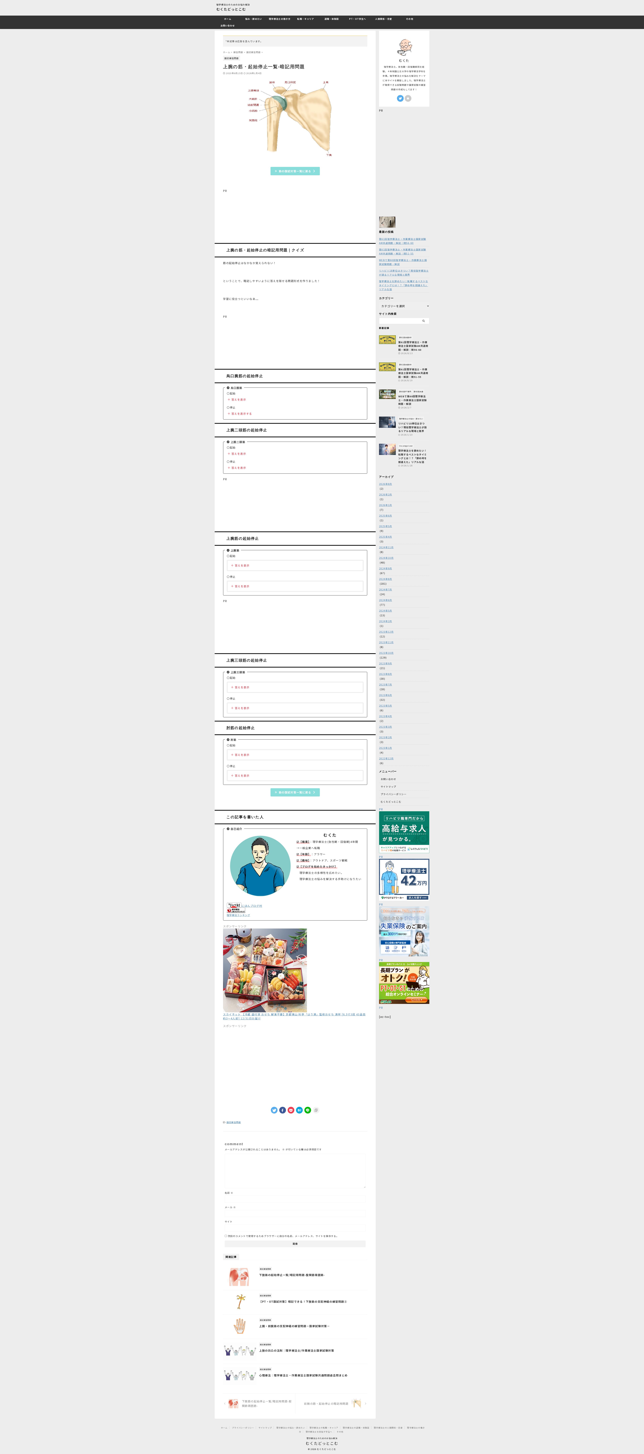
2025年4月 (385, 536)
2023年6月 (385, 695)
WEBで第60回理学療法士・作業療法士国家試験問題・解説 (403, 262)
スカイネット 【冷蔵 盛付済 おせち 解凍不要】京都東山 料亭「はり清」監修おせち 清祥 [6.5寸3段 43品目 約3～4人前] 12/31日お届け (294, 1016)
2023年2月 (385, 737)
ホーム (227, 18)
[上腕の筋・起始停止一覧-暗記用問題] (299, 1110)
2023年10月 (386, 653)
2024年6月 (385, 600)
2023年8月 (385, 674)
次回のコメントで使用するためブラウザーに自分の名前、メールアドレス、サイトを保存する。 (283, 1236)
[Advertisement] (295, 216)
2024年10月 (386, 558)
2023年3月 (385, 726)
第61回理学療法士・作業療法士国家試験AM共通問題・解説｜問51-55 (402, 251)
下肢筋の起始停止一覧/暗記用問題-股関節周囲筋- (292, 1275)
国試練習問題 (234, 1122)
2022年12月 (386, 758)
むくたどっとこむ (231, 9)
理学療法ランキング (238, 915)
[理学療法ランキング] (236, 911)
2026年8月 (385, 484)
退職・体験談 (332, 18)
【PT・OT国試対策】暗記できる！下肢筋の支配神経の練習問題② (303, 1302)
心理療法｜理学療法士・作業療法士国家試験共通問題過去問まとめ (303, 1375)
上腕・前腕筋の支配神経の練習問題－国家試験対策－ (294, 1326)
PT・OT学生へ (357, 18)
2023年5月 (385, 705)
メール (230, 1207)
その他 (409, 18)
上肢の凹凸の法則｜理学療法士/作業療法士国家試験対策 (296, 1350)
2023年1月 (385, 748)
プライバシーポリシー (394, 794)
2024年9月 (385, 568)
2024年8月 (385, 579)
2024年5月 (385, 610)
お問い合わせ (228, 25)
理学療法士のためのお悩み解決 (322, 1438)
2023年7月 (385, 684)
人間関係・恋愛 (383, 18)
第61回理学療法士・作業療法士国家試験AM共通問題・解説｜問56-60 (402, 241)
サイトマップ (388, 786)
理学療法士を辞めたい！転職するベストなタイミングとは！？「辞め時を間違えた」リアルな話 (403, 285)
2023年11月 (386, 642)
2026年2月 (385, 494)
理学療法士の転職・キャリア (324, 1427)
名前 (229, 1192)
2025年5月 (385, 526)
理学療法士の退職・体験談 (356, 1427)
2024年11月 (386, 547)
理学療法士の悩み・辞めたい (290, 1427)
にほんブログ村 (251, 906)
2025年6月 (385, 515)
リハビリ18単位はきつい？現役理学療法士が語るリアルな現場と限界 (404, 272)
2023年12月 (386, 631)
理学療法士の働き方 (279, 18)
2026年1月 (385, 505)
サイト (228, 1221)
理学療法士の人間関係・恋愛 (388, 1427)
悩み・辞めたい (253, 18)
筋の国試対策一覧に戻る (295, 171)
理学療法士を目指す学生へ (319, 1431)
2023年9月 (385, 663)
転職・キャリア (305, 18)
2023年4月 (385, 716)
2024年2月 (385, 621)
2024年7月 (385, 589)
